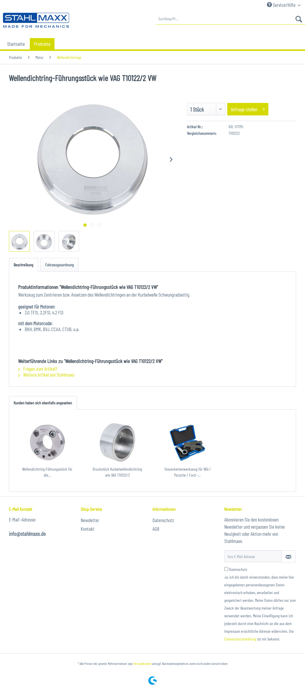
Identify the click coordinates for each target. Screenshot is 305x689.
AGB (155, 529)
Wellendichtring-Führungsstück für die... (47, 471)
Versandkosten (142, 663)
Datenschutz (163, 520)
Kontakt (87, 529)
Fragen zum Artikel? (39, 369)
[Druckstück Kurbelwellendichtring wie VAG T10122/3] (117, 442)
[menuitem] (230, 19)
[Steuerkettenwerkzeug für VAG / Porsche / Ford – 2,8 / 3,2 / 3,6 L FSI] (187, 442)
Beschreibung (23, 264)
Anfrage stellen (244, 109)
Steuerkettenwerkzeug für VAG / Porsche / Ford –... (187, 471)
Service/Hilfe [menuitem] (284, 5)
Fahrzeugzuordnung (59, 264)
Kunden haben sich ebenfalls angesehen (43, 402)
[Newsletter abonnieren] (288, 556)
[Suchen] (298, 19)
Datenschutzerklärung (240, 638)
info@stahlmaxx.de (27, 533)
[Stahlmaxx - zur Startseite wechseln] (36, 20)
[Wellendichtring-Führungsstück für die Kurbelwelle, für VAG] (47, 442)
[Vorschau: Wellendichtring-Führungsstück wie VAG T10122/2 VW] (19, 241)
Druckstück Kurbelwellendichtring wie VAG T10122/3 (117, 471)
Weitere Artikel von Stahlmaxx (48, 375)
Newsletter (90, 520)
